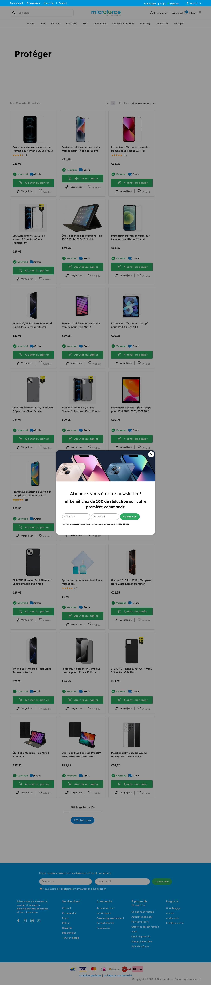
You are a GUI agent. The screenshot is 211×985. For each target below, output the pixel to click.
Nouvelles (49, 3)
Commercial (16, 3)
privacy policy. (121, 523)
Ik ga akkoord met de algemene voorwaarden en (97, 523)
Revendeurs (33, 3)
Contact (63, 3)
